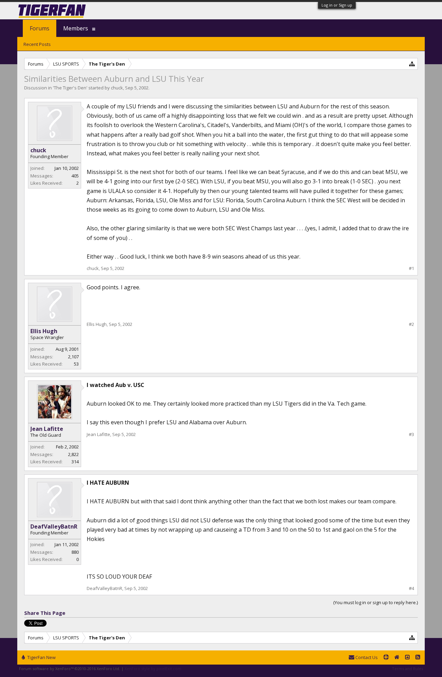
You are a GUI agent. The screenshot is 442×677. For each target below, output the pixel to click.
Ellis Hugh (43, 331)
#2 (411, 324)
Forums (39, 28)
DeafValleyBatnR (53, 526)
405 (75, 176)
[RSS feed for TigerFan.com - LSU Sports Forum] (418, 658)
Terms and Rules (407, 668)
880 (75, 552)
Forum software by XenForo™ (69, 668)
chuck (117, 88)
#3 (411, 434)
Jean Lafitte (46, 428)
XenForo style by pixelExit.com (153, 668)
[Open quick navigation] (412, 63)
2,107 (73, 357)
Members (75, 28)
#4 (411, 588)
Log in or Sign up (336, 5)
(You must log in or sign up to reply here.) (375, 602)
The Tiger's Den (70, 88)
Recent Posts (37, 44)
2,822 (73, 454)
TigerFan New (41, 657)
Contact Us (366, 657)
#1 (411, 268)
